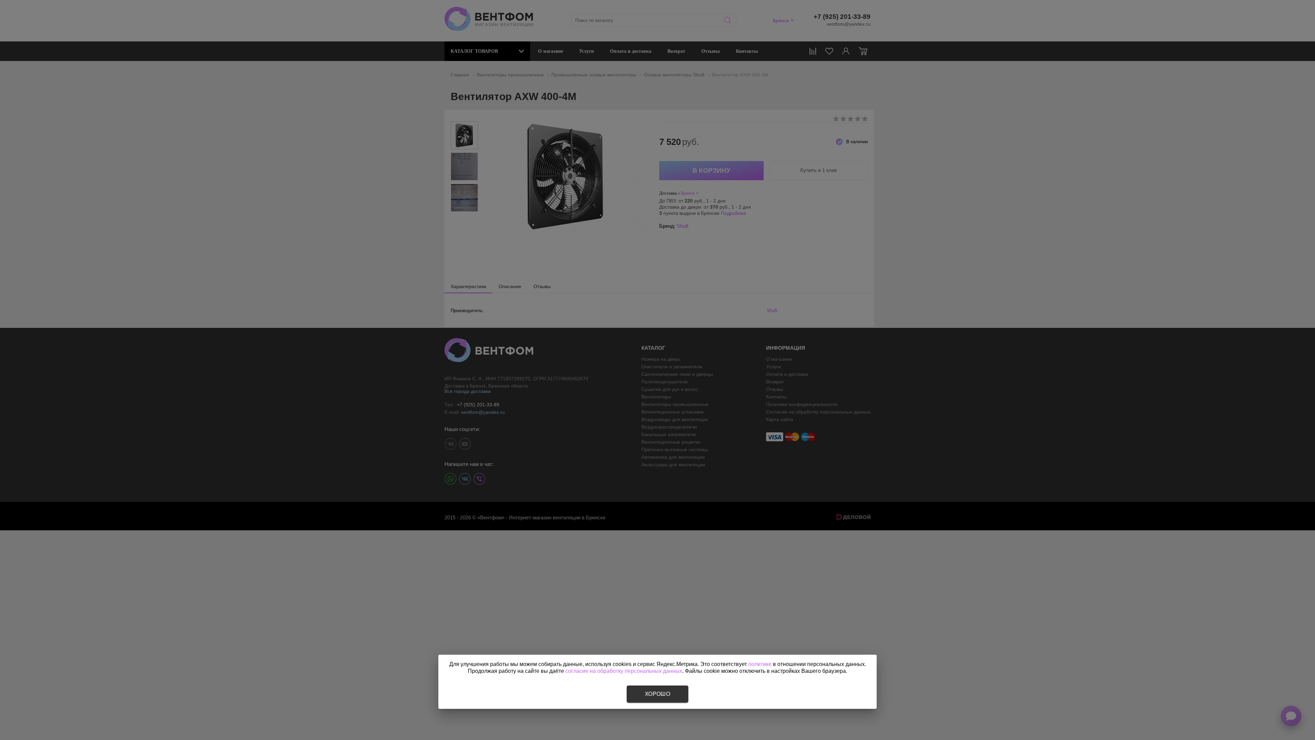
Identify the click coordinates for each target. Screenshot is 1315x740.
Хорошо (657, 694)
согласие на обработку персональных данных (623, 671)
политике (760, 664)
